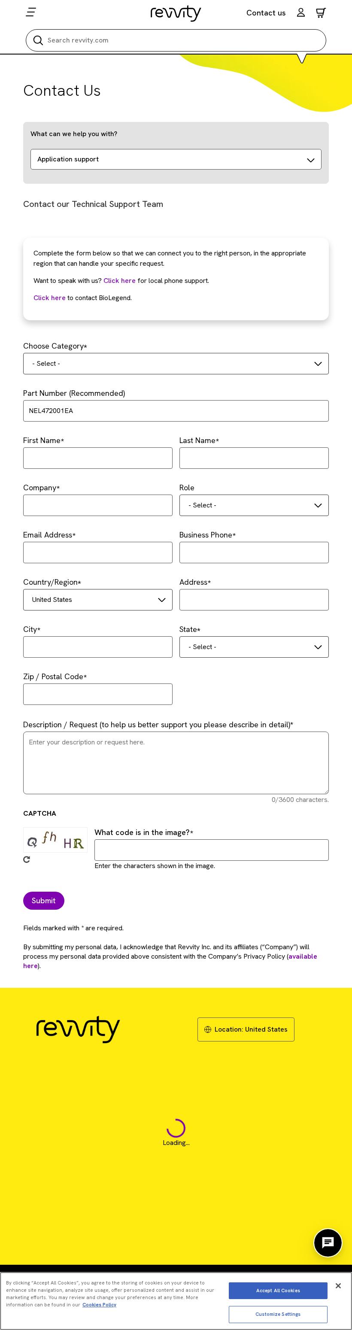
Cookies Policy (99, 1305)
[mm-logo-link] (176, 13)
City (30, 629)
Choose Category (53, 346)
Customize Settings (277, 1314)
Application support (68, 159)
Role (186, 487)
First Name (42, 440)
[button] (301, 13)
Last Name (197, 440)
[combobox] (176, 363)
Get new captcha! (26, 859)
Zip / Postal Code (53, 676)
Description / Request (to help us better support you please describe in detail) (156, 724)
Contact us (266, 13)
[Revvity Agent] (328, 1243)
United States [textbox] (52, 599)
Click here (119, 280)
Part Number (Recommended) (74, 393)
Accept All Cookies (278, 1290)
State (188, 629)
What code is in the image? (142, 832)
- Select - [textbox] (46, 363)
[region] (176, 1301)
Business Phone (205, 535)
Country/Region (50, 582)
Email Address (47, 535)
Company (39, 487)
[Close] (338, 1285)
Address (193, 582)
